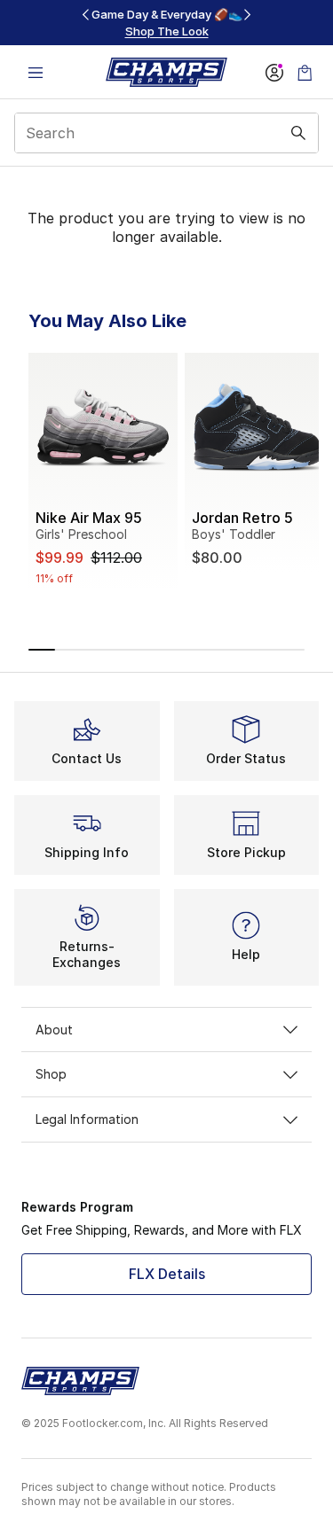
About (54, 1029)
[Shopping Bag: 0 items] (304, 72)
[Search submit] (298, 132)
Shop (51, 1073)
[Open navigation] (35, 72)
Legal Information (87, 1119)
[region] (167, 23)
